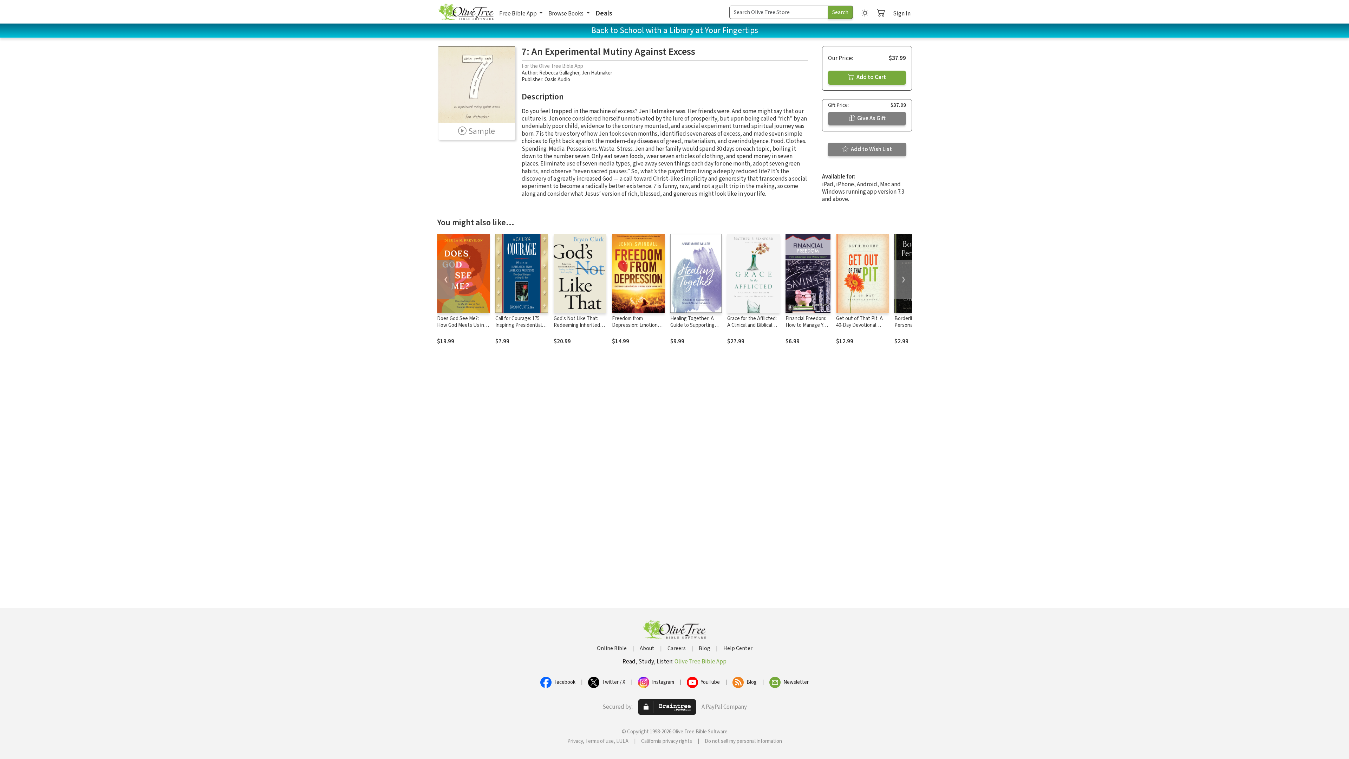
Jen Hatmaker (597, 73)
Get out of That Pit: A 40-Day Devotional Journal (859, 325)
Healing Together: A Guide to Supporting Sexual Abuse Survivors (695, 325)
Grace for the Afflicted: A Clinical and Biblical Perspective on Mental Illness (752, 328)
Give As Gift (871, 118)
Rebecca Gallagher (559, 73)
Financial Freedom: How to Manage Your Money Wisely (808, 325)
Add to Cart (870, 77)
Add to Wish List (871, 149)
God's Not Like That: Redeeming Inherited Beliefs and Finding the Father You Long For (579, 328)
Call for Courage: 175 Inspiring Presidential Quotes (518, 325)
